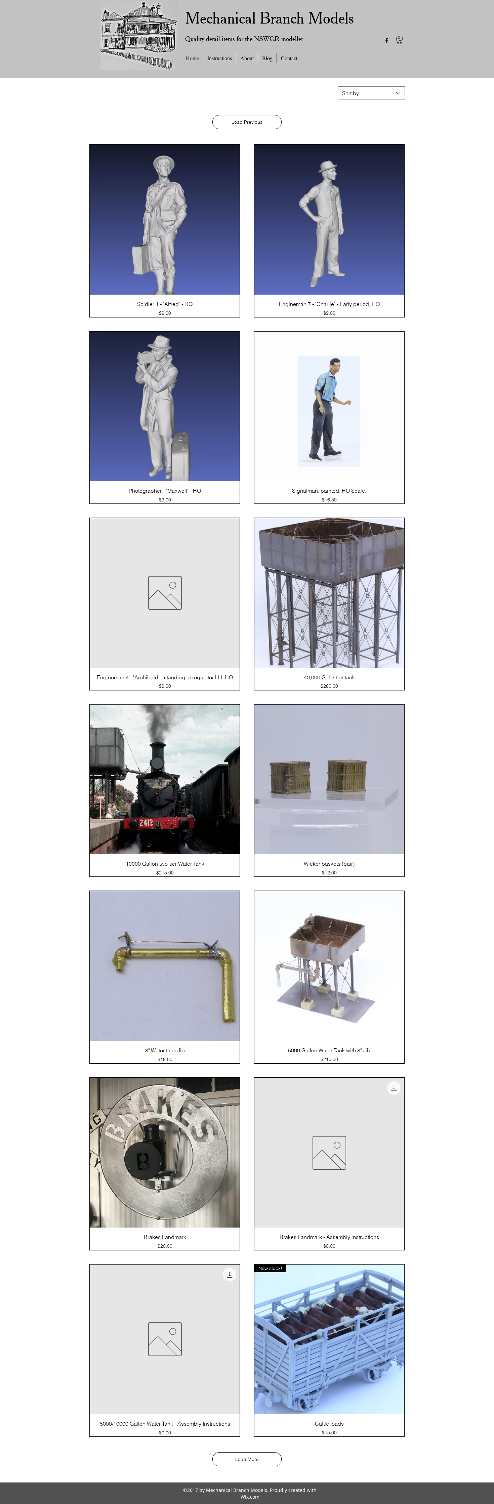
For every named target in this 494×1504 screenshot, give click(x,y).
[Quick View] (165, 220)
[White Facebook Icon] (112, 1450)
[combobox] (371, 93)
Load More (247, 1459)
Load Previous (247, 122)
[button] (399, 40)
